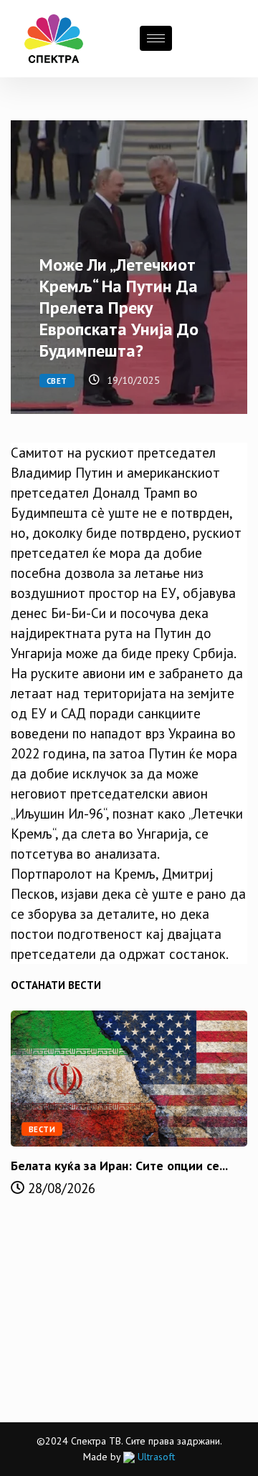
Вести (42, 1129)
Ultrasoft (155, 1456)
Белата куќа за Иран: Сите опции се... (119, 1165)
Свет (57, 381)
